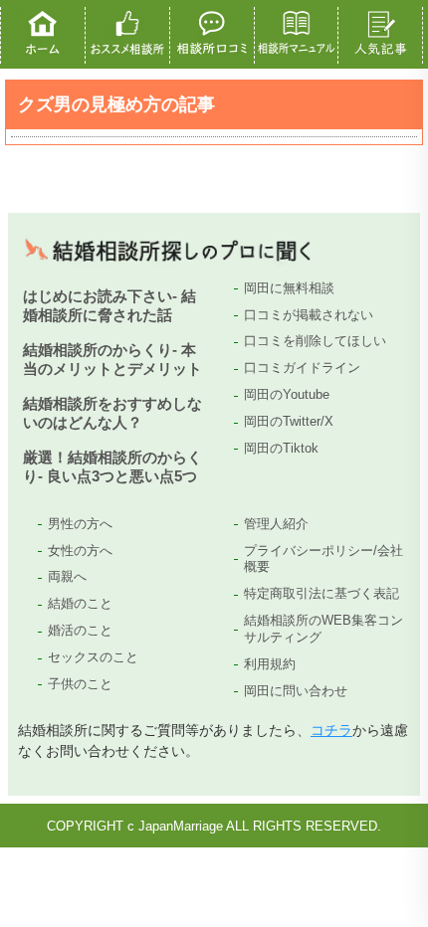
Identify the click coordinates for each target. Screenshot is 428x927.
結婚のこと (80, 603)
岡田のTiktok (281, 448)
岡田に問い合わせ (295, 690)
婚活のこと (80, 630)
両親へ (67, 576)
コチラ (331, 730)
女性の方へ (80, 550)
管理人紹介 (276, 523)
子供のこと (80, 683)
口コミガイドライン (302, 367)
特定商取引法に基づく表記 (321, 593)
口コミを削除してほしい (315, 340)
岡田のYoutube (286, 394)
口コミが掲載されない (308, 314)
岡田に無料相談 (289, 287)
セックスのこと (93, 656)
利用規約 (270, 663)
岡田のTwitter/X (288, 421)
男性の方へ (80, 523)
